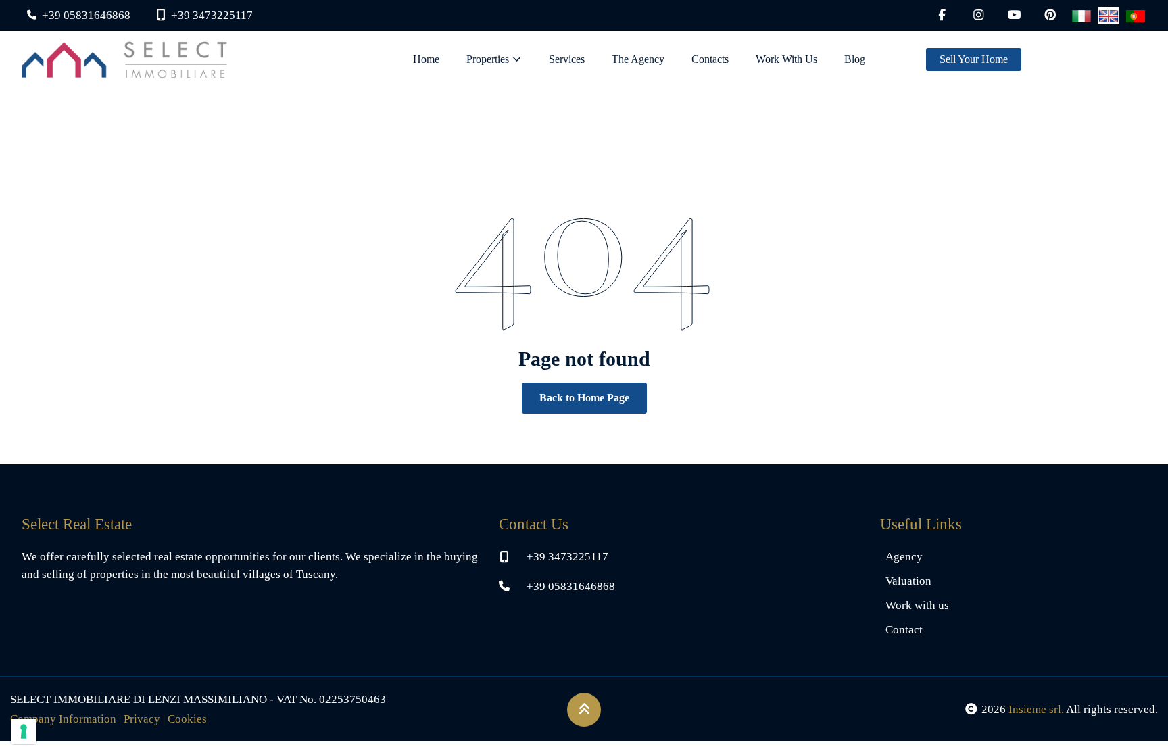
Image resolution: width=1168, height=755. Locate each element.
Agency (904, 556)
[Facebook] (942, 15)
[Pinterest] (1050, 15)
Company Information (63, 718)
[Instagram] (979, 15)
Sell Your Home (974, 59)
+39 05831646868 (571, 586)
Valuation (908, 581)
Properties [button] (487, 59)
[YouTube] (1014, 15)
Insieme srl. (1036, 709)
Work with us (917, 605)
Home (426, 59)
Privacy (142, 718)
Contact (904, 629)
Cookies (187, 718)
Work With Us (786, 59)
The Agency (638, 59)
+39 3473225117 (567, 556)
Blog (854, 59)
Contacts (710, 59)
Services (567, 59)
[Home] (124, 60)
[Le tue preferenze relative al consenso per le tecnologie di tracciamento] (23, 731)
